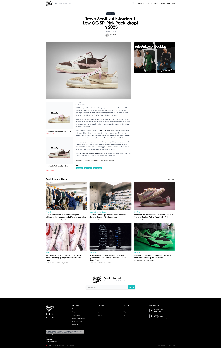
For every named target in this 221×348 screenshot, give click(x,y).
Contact (125, 309)
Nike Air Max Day (76, 315)
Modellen (74, 312)
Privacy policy (172, 345)
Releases (149, 3)
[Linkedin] (53, 317)
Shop (173, 3)
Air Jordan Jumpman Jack (105, 130)
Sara (138, 260)
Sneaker (51, 263)
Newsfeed (110, 14)
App (168, 3)
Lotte (94, 220)
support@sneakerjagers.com (56, 335)
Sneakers (141, 3)
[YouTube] (46, 317)
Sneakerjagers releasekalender (92, 153)
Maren (51, 220)
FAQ (124, 312)
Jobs (99, 312)
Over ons (100, 309)
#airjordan (79, 168)
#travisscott (97, 168)
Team (47, 252)
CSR (124, 315)
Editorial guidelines (109, 160)
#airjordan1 (88, 168)
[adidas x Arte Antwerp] (154, 57)
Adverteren (101, 315)
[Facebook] (49, 314)
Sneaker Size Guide (77, 321)
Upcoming (49, 212)
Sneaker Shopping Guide (98, 212)
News (162, 3)
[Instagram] (46, 314)
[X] (53, 314)
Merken (74, 309)
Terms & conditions (162, 345)
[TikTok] (49, 317)
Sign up (131, 287)
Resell (156, 3)
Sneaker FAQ (75, 324)
